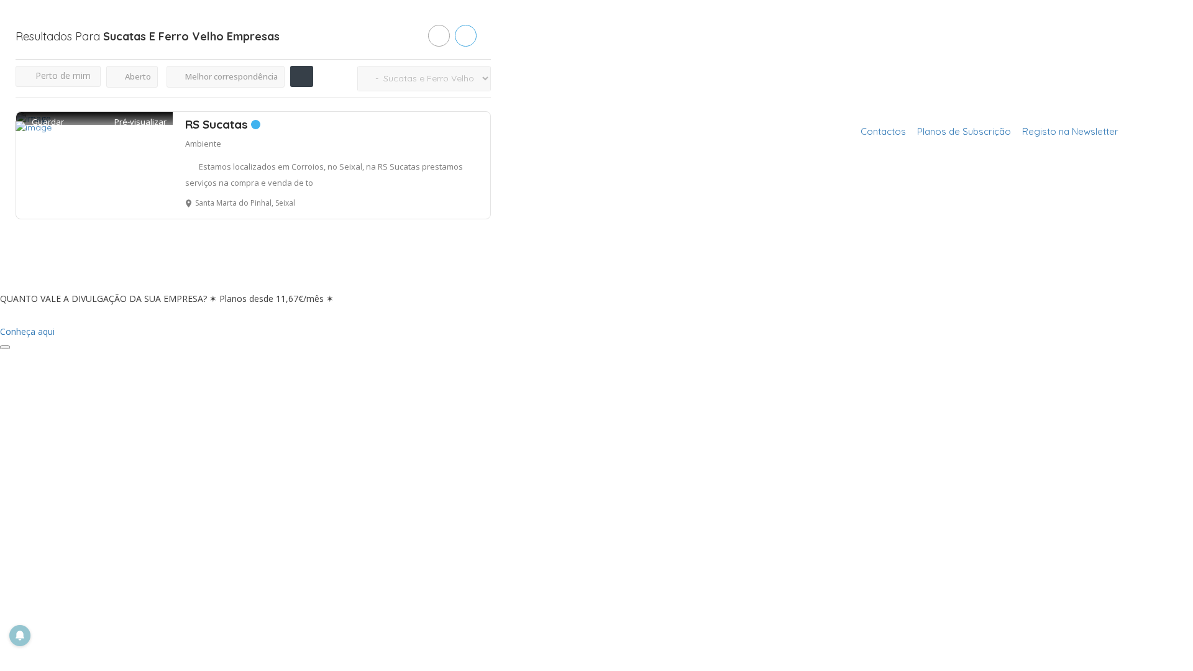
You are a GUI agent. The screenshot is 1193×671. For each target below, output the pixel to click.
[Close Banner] (5, 347)
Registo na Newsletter (1070, 131)
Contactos (883, 131)
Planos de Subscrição (964, 131)
